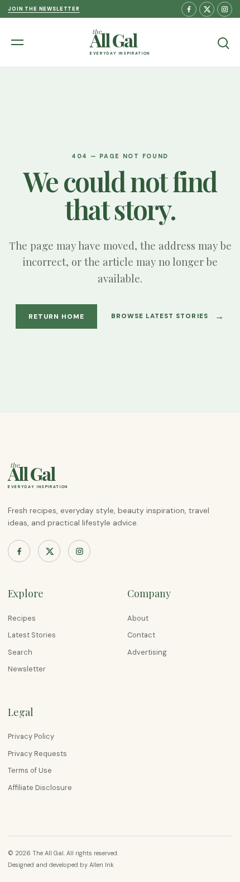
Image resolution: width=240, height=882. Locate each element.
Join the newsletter (44, 9)
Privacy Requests (37, 753)
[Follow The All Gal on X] (206, 9)
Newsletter (27, 669)
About (137, 618)
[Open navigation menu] (19, 42)
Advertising (147, 652)
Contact (141, 635)
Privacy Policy (31, 736)
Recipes (22, 618)
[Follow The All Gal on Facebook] (188, 9)
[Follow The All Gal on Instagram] (224, 9)
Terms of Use (30, 770)
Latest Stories (32, 635)
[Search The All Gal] (222, 42)
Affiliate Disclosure (40, 787)
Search (20, 652)
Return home (56, 316)
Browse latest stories (167, 316)
